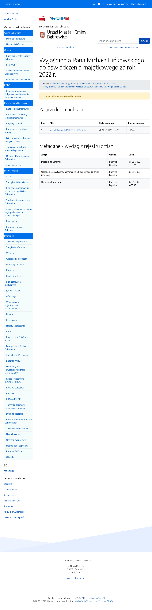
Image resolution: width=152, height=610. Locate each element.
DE (103, 4)
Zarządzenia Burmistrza (17, 182)
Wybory (10, 253)
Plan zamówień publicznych (13, 283)
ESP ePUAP (9, 471)
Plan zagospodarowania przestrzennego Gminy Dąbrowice (17, 191)
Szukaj (144, 40)
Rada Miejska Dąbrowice (17, 108)
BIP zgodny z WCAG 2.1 (94, 598)
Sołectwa (10, 64)
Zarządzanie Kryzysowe (17, 355)
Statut (9, 176)
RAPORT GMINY (14, 290)
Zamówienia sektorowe (17, 428)
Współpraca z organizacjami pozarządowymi (12, 305)
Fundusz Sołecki (13, 276)
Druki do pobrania (14, 413)
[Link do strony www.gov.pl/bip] (44, 18)
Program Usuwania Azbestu (14, 228)
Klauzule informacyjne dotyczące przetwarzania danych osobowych (17, 94)
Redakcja (8, 483)
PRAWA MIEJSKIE (14, 399)
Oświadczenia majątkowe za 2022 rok (97, 83)
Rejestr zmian (10, 495)
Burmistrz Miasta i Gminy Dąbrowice (17, 57)
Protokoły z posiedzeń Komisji (16, 131)
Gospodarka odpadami (16, 258)
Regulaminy (11, 320)
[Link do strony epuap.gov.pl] (59, 18)
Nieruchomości (13, 434)
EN (98, 4)
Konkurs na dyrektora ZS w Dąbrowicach (18, 421)
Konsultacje (11, 270)
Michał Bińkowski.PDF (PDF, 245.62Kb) (68, 130)
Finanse (10, 314)
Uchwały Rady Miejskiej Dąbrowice (17, 158)
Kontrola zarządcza (15, 387)
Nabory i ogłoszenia (15, 325)
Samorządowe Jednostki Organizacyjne (17, 72)
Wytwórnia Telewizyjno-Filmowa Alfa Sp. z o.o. (97, 601)
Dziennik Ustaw (11, 13)
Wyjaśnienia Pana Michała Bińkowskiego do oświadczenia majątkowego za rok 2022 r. (86, 86)
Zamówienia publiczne (117, 4)
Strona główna (13, 4)
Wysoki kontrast (138, 4)
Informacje (11, 296)
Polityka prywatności (14, 511)
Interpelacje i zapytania (17, 445)
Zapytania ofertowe (16, 247)
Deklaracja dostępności (14, 517)
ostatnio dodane (66, 47)
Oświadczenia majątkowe (18, 79)
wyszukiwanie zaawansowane (124, 47)
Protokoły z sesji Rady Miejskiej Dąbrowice (16, 116)
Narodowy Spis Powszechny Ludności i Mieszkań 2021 (16, 369)
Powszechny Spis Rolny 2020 (16, 339)
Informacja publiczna (16, 264)
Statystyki (8, 506)
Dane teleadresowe (15, 38)
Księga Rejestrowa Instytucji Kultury (14, 380)
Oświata (10, 457)
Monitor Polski (10, 19)
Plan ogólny (11, 221)
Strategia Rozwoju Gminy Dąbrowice (17, 202)
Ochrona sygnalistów (16, 439)
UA (93, 4)
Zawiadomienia (13, 165)
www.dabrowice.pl (76, 578)
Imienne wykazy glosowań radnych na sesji (18, 140)
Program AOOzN (14, 451)
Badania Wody (13, 360)
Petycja (10, 331)
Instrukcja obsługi (12, 500)
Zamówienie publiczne (16, 241)
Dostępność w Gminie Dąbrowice (15, 348)
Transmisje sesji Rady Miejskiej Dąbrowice (15, 149)
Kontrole (10, 393)
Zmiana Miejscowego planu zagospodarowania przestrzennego (18, 212)
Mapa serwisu (10, 489)
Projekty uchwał (14, 123)
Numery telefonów (15, 44)
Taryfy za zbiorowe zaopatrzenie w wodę (15, 406)
